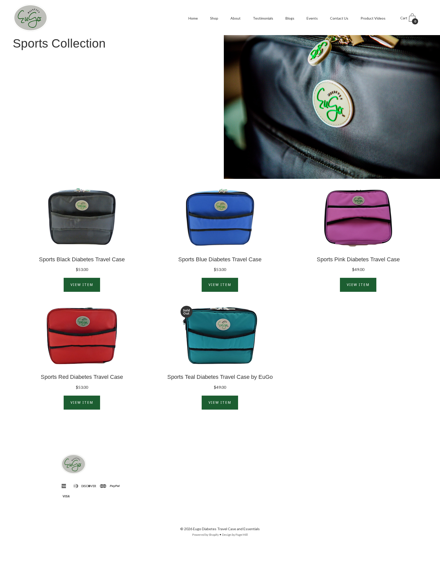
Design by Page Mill (235, 535)
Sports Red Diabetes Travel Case (82, 377)
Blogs (289, 18)
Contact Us (339, 18)
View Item (82, 285)
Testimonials (263, 18)
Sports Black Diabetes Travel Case (82, 259)
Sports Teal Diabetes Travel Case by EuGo (220, 377)
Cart (408, 19)
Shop (214, 18)
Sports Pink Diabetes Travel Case (358, 259)
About (235, 18)
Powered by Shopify (205, 535)
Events (312, 18)
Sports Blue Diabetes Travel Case (220, 259)
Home (193, 18)
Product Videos (373, 18)
